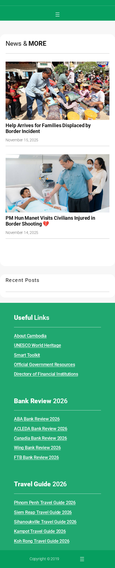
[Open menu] (57, 14)
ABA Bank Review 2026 (37, 419)
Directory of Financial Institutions (46, 374)
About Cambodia (30, 336)
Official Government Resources (44, 364)
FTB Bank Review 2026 (36, 457)
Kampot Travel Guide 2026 (40, 531)
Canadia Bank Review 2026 (40, 438)
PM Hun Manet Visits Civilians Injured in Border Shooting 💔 (50, 221)
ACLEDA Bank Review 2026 (40, 428)
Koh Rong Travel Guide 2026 (41, 541)
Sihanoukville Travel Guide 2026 (45, 522)
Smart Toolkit (27, 355)
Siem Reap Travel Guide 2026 (43, 512)
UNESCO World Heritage (37, 345)
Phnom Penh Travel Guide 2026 (45, 502)
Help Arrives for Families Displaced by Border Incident (48, 128)
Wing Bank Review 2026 (37, 447)
